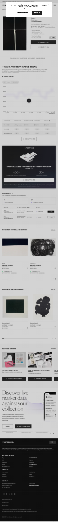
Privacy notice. (33, 9)
